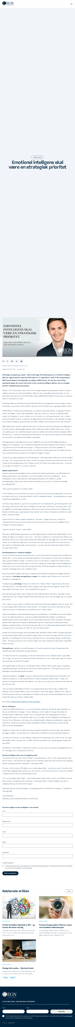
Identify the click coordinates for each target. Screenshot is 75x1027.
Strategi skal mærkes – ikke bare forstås (17, 968)
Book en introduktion (10, 873)
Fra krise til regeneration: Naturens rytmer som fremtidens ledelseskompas (55, 926)
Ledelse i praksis (37, 157)
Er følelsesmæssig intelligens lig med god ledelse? (25, 702)
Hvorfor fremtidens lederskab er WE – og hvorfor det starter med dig (18, 926)
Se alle (69, 891)
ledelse (5, 977)
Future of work (6, 921)
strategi (13, 977)
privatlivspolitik (68, 866)
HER (10, 791)
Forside (4, 366)
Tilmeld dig (61, 1011)
